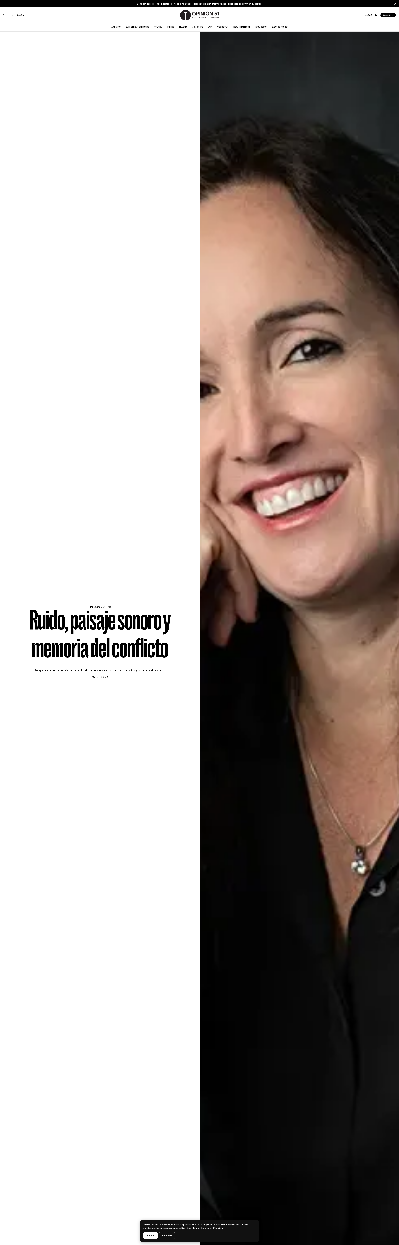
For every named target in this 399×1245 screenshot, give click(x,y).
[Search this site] (4, 15)
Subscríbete (388, 15)
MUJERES (183, 27)
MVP (210, 27)
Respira (20, 15)
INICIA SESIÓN (261, 27)
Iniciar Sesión (371, 15)
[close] (395, 3)
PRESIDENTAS (222, 27)
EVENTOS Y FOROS (280, 27)
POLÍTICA (158, 27)
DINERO (170, 27)
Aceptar (150, 1235)
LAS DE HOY (116, 27)
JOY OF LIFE (197, 27)
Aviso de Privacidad (214, 1228)
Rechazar (167, 1235)
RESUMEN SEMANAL (241, 27)
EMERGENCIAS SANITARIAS (137, 27)
